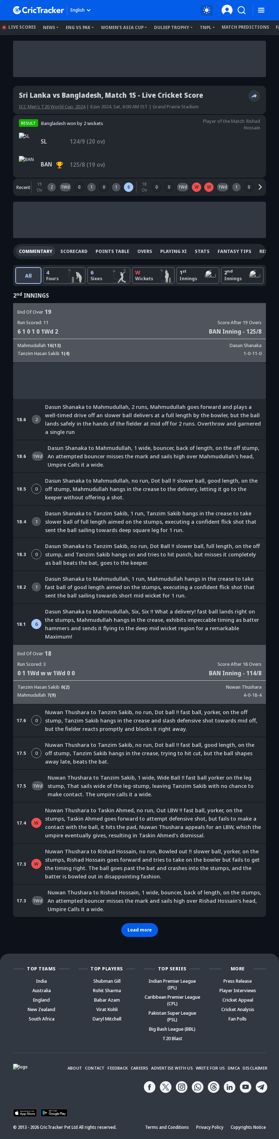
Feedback (118, 1068)
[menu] (261, 10)
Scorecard (74, 251)
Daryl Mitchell (107, 1018)
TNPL (205, 27)
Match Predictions (245, 27)
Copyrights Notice (248, 1127)
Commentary (35, 251)
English (77, 10)
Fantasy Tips (234, 251)
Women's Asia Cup (122, 27)
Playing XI (173, 251)
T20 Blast (172, 1038)
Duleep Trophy (171, 27)
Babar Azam (107, 1000)
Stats (202, 251)
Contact (95, 1068)
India (41, 981)
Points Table (112, 251)
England (41, 1000)
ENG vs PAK (78, 27)
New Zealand (41, 1009)
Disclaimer (255, 1068)
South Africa (41, 1018)
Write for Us (210, 1068)
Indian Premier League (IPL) (172, 984)
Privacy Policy (209, 1127)
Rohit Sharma (107, 990)
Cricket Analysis (237, 1009)
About (75, 1068)
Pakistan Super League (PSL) (172, 1016)
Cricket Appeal (237, 1000)
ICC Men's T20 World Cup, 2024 (52, 106)
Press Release (237, 981)
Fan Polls (238, 1018)
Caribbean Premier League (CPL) (172, 1000)
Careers (139, 1068)
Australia (41, 990)
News (49, 27)
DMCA (234, 1068)
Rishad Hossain (252, 124)
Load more (140, 930)
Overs (144, 251)
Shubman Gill (107, 981)
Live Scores (22, 27)
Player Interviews (237, 990)
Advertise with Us (172, 1068)
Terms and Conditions (167, 1127)
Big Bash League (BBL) (172, 1029)
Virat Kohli (107, 1009)
